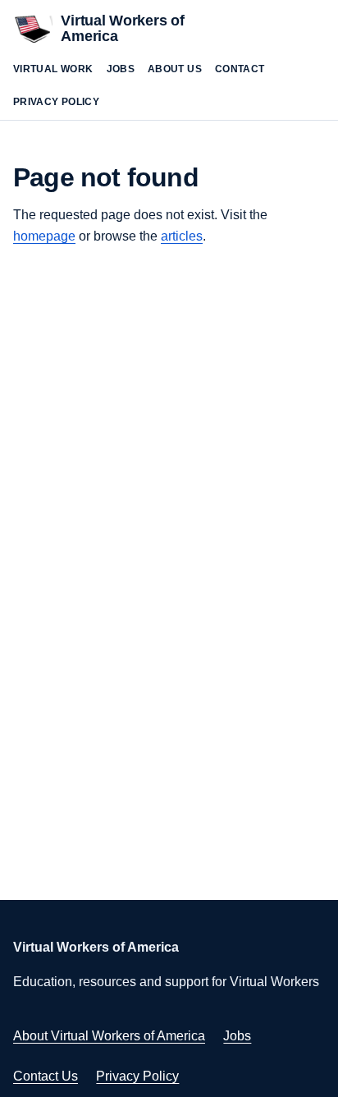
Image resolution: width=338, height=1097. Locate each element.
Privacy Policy (56, 102)
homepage (44, 236)
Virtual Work (53, 69)
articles (182, 236)
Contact (240, 69)
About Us (175, 69)
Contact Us (45, 1076)
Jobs (121, 69)
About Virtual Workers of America (109, 1036)
